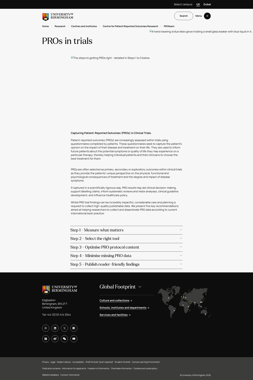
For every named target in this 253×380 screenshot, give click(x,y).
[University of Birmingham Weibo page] (55, 338)
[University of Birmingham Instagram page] (45, 328)
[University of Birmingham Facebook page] (73, 328)
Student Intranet (122, 362)
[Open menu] (207, 15)
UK (198, 4)
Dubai (207, 4)
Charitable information (121, 368)
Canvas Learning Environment (146, 362)
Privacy (45, 362)
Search (184, 16)
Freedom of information (98, 368)
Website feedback (50, 374)
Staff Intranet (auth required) (99, 362)
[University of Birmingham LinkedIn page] (55, 328)
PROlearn (169, 26)
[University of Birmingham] (57, 16)
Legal (52, 362)
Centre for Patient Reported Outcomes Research (130, 26)
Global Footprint (118, 287)
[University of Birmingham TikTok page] (45, 338)
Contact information (70, 374)
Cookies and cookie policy (145, 368)
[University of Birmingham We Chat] (64, 338)
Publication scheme (51, 368)
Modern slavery (64, 362)
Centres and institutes (84, 26)
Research (60, 26)
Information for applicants (74, 368)
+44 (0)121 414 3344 (59, 314)
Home (45, 26)
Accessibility (78, 362)
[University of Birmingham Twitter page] (64, 328)
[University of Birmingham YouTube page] (73, 338)
